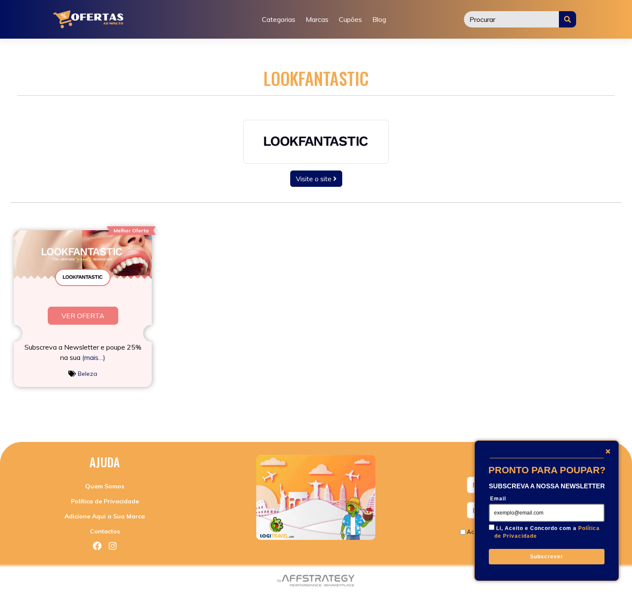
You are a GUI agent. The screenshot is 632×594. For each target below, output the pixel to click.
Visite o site (314, 178)
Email (498, 499)
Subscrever (546, 557)
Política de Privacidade (105, 501)
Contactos (105, 531)
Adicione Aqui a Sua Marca (104, 516)
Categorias (278, 19)
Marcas (317, 19)
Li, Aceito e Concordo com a (547, 532)
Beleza (87, 374)
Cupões (350, 19)
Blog (379, 19)
